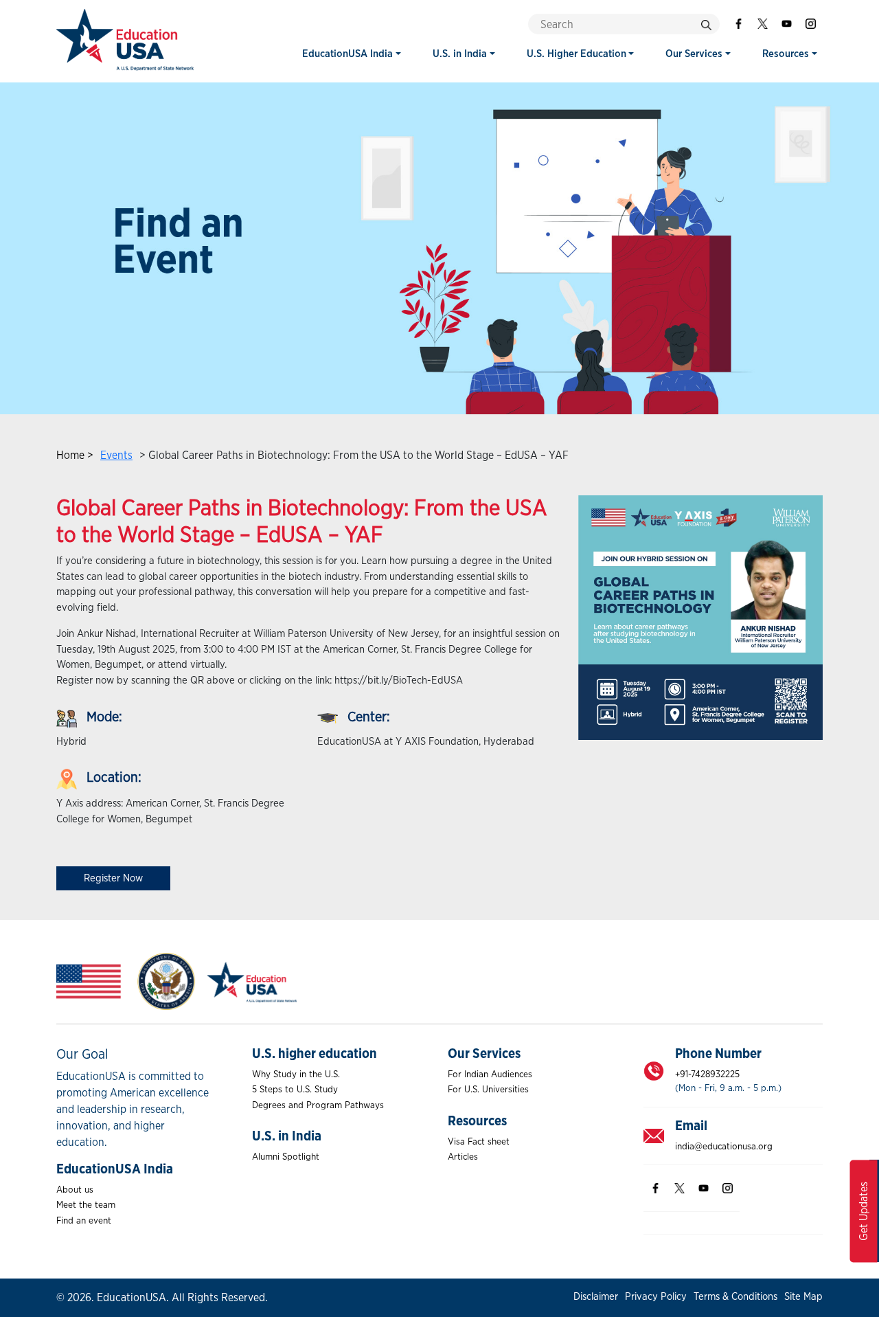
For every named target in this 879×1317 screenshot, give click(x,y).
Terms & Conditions (735, 1297)
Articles (463, 1157)
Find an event (83, 1221)
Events (116, 455)
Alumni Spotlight (285, 1157)
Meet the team (85, 1205)
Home (70, 455)
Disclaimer (595, 1297)
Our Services (693, 54)
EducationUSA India (347, 54)
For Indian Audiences (490, 1074)
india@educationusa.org (724, 1146)
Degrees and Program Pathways (318, 1105)
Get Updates (863, 1211)
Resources (785, 54)
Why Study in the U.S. (296, 1074)
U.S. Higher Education (576, 54)
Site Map (803, 1297)
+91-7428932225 (707, 1074)
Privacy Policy (656, 1297)
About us (74, 1190)
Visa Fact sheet (479, 1142)
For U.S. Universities (488, 1089)
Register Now (113, 878)
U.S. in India (460, 54)
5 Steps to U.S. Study (295, 1089)
